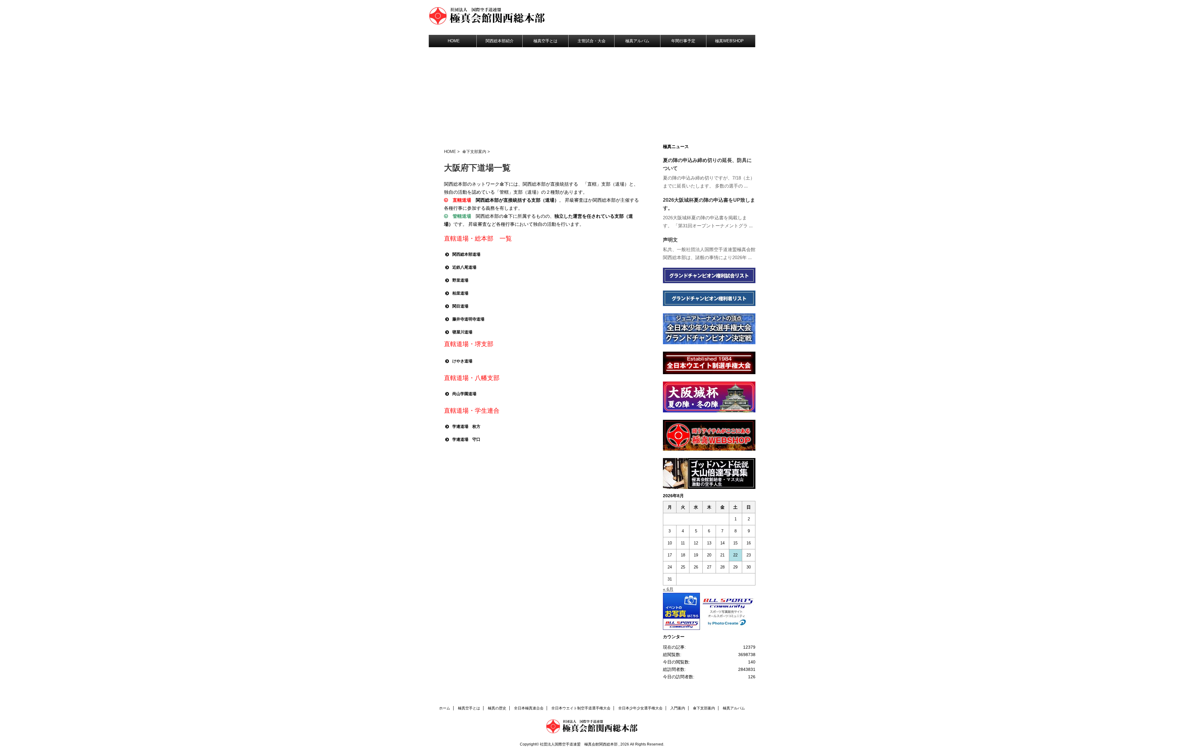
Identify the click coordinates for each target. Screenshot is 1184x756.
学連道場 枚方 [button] (466, 426)
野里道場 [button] (460, 280)
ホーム (444, 708)
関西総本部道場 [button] (466, 254)
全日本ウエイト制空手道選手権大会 (580, 708)
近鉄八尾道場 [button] (464, 267)
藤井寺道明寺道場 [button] (468, 319)
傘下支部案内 (474, 151)
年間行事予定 (683, 41)
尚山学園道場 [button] (464, 393)
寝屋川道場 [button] (462, 332)
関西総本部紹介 (500, 41)
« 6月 (668, 589)
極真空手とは (545, 41)
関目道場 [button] (460, 306)
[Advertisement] (592, 93)
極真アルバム (637, 41)
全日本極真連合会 (529, 708)
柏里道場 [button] (460, 293)
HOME (454, 41)
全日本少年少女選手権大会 (640, 708)
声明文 (670, 239)
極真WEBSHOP (729, 41)
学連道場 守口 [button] (466, 439)
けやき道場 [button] (462, 361)
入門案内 (677, 708)
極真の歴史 (497, 708)
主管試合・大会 (592, 41)
